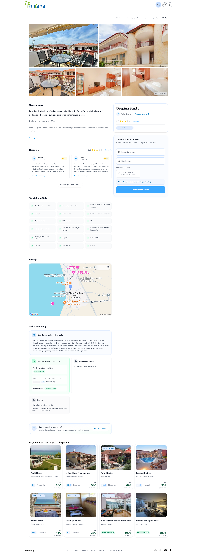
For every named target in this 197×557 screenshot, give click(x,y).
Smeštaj (67, 550)
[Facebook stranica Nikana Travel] (170, 550)
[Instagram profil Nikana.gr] (155, 550)
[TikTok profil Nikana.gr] (160, 550)
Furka (123, 114)
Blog (84, 550)
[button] (100, 150)
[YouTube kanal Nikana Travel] (165, 550)
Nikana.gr (30, 550)
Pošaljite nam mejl (100, 428)
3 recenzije (108, 150)
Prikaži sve (162, 93)
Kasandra (129, 114)
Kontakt (92, 550)
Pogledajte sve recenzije (70, 184)
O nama (102, 550)
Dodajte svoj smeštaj (116, 550)
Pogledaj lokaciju (141, 114)
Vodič (76, 550)
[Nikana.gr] (35, 4)
